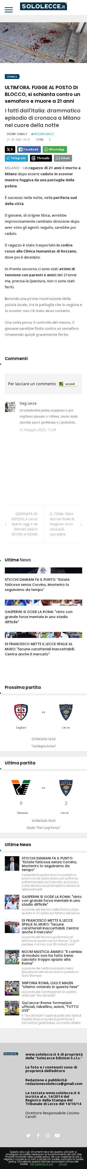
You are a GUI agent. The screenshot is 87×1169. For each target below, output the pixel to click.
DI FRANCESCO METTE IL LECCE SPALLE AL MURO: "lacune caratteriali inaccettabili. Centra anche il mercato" (40, 649)
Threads (43, 158)
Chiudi (63, 1164)
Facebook (30, 149)
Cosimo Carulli (17, 134)
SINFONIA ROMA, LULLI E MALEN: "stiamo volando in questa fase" (50, 985)
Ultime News (18, 844)
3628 (13, 639)
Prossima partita (23, 687)
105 (13, 607)
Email (65, 158)
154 (13, 575)
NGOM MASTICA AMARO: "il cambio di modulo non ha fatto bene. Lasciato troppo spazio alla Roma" (52, 957)
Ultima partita (20, 763)
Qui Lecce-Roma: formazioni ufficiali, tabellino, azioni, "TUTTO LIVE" (50, 1006)
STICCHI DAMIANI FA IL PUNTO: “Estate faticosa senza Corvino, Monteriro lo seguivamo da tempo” (37, 584)
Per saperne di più (41, 1164)
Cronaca (12, 76)
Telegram (18, 158)
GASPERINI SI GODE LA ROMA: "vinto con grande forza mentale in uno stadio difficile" (38, 616)
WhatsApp (57, 149)
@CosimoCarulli (44, 134)
